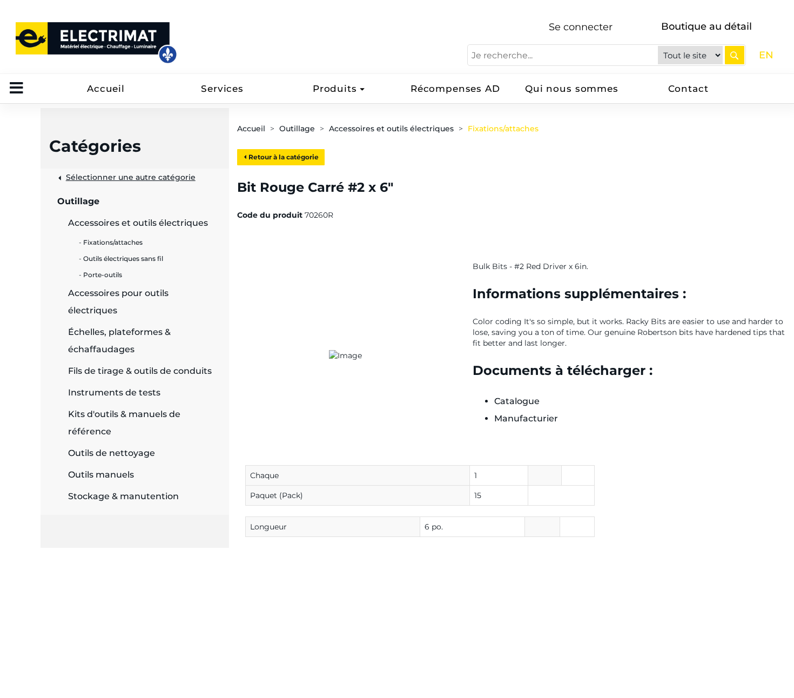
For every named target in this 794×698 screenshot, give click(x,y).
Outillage (297, 128)
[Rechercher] (734, 55)
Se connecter (581, 27)
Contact (688, 88)
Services (222, 88)
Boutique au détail (706, 26)
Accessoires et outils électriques (391, 128)
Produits (335, 88)
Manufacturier (526, 418)
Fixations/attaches (503, 128)
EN (766, 55)
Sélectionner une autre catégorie (131, 177)
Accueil (106, 88)
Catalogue (517, 401)
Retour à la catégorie (283, 157)
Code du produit (269, 215)
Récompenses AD (455, 88)
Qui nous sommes (571, 88)
